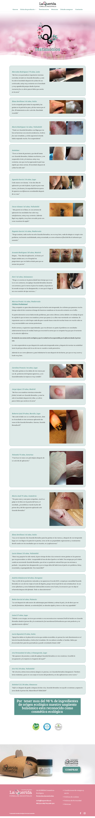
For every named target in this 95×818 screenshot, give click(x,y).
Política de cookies (71, 797)
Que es (15, 9)
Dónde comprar (66, 9)
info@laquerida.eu (43, 801)
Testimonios (44, 9)
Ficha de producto (27, 9)
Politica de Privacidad (72, 801)
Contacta (79, 9)
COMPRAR (71, 769)
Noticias (54, 9)
